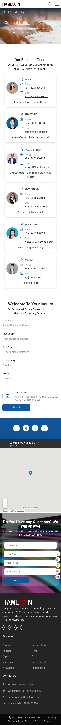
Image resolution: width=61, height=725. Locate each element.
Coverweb (48, 721)
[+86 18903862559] (57, 553)
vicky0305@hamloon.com (39, 241)
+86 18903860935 (35, 158)
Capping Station (40, 662)
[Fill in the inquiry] (57, 565)
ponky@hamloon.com (27, 697)
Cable (35, 656)
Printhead (7, 645)
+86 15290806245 (35, 87)
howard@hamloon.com (37, 167)
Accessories (38, 667)
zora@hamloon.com (36, 131)
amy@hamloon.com (36, 206)
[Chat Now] (57, 576)
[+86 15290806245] (57, 559)
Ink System (8, 667)
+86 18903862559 (22, 684)
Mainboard (8, 662)
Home (9, 12)
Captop (6, 656)
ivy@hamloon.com (35, 277)
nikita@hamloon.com (36, 96)
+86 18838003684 (35, 197)
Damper (6, 650)
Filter (34, 650)
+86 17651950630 (35, 233)
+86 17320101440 (35, 268)
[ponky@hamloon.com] (57, 571)
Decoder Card (39, 645)
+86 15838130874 (35, 123)
